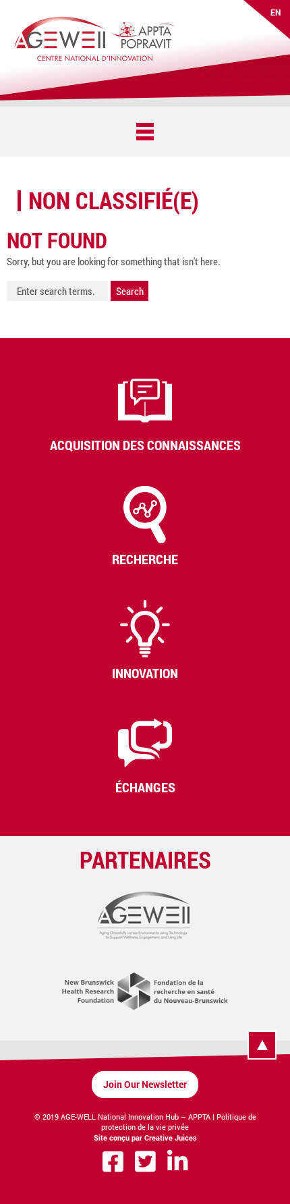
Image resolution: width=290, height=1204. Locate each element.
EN (275, 12)
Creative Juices (170, 1137)
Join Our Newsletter (145, 1084)
